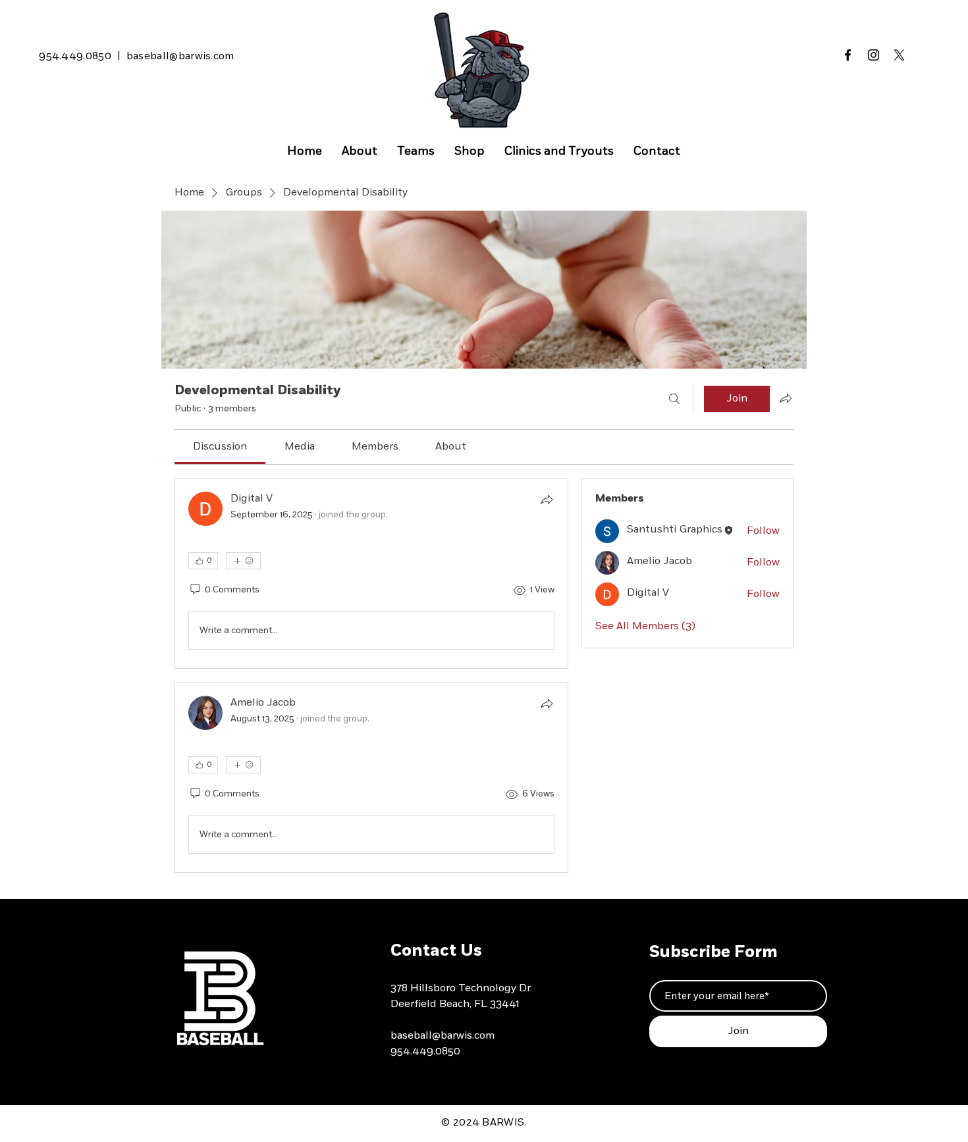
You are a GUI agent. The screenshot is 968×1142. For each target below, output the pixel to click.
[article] (371, 573)
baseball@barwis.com (180, 56)
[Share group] (785, 398)
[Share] (546, 499)
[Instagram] (873, 55)
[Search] (674, 399)
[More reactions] (243, 560)
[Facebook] (847, 55)
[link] (220, 447)
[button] (415, 151)
